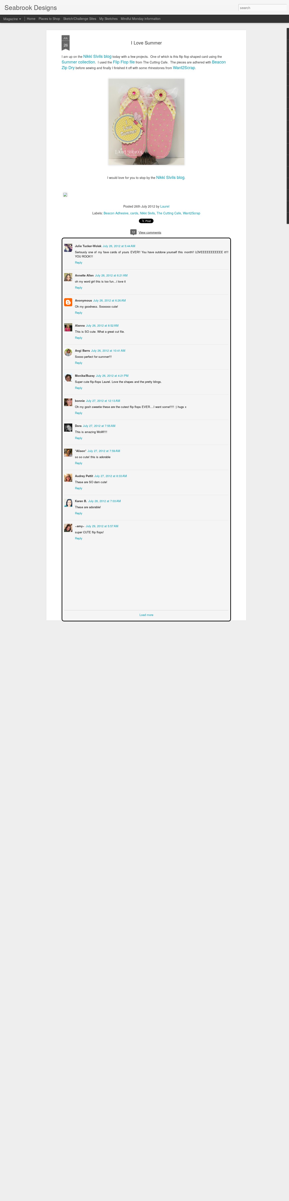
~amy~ (79, 525)
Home (31, 18)
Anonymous (83, 300)
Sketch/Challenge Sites (79, 18)
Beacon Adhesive (116, 213)
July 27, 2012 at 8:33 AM (110, 475)
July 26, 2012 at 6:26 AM (109, 300)
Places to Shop (49, 18)
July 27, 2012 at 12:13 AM (103, 400)
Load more (146, 614)
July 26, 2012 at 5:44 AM (118, 245)
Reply (78, 262)
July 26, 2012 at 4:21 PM (112, 375)
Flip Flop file (124, 62)
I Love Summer (146, 42)
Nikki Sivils (147, 213)
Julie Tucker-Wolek (88, 245)
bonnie (79, 400)
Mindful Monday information (141, 18)
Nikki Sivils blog (97, 56)
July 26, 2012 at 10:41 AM (108, 350)
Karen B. (80, 500)
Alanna (79, 325)
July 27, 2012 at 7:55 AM (98, 425)
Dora (78, 425)
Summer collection (78, 62)
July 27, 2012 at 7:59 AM (103, 450)
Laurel (164, 206)
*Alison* (80, 450)
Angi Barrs (82, 350)
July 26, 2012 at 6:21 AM (111, 275)
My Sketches (108, 18)
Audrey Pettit (84, 475)
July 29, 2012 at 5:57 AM (101, 525)
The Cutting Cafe (169, 213)
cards (134, 213)
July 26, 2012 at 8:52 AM (102, 325)
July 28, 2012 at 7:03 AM (104, 500)
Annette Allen (84, 275)
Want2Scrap (184, 67)
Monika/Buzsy (84, 375)
